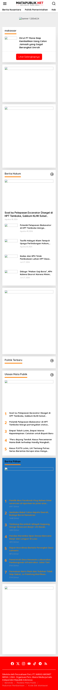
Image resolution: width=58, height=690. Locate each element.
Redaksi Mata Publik (26, 682)
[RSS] (46, 664)
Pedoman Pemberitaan (13, 685)
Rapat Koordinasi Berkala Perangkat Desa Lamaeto (31, 549)
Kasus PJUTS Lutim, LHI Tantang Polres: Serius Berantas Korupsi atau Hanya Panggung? (29, 449)
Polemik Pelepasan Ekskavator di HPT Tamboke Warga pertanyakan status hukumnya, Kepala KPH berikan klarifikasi (36, 226)
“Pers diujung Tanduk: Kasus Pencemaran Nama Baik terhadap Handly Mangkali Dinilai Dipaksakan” (30, 441)
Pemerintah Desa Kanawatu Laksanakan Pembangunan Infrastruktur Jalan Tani (30, 561)
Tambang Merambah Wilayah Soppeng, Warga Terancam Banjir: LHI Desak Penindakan (29, 525)
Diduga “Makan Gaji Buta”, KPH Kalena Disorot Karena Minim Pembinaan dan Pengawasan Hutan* (36, 273)
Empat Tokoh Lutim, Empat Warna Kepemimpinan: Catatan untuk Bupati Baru (31, 432)
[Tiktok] (35, 664)
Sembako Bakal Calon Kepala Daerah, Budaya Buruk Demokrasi (29, 513)
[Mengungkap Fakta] (30, 3)
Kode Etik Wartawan (38, 685)
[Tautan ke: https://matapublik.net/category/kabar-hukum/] (52, 174)
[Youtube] (29, 664)
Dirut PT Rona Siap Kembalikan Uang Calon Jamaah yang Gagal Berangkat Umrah (33, 43)
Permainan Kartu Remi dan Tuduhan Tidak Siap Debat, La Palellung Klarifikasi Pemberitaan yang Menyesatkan (30, 573)
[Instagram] (23, 664)
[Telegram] (40, 664)
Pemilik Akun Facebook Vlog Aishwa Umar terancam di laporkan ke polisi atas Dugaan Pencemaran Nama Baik (30, 502)
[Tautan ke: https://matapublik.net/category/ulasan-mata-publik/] (52, 375)
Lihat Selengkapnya (29, 56)
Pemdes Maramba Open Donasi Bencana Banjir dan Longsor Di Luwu (30, 537)
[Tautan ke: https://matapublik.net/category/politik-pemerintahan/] (52, 360)
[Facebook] (12, 664)
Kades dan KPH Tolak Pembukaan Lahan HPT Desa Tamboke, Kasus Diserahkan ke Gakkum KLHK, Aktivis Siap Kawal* (36, 257)
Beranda (9, 682)
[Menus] (4, 3)
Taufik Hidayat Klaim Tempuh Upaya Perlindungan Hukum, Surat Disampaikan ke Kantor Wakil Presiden (35, 242)
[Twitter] (18, 664)
